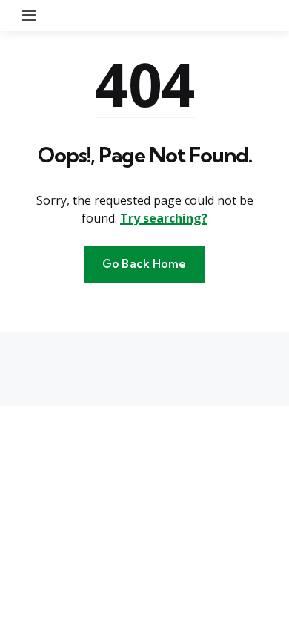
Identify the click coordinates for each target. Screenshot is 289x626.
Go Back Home (144, 264)
